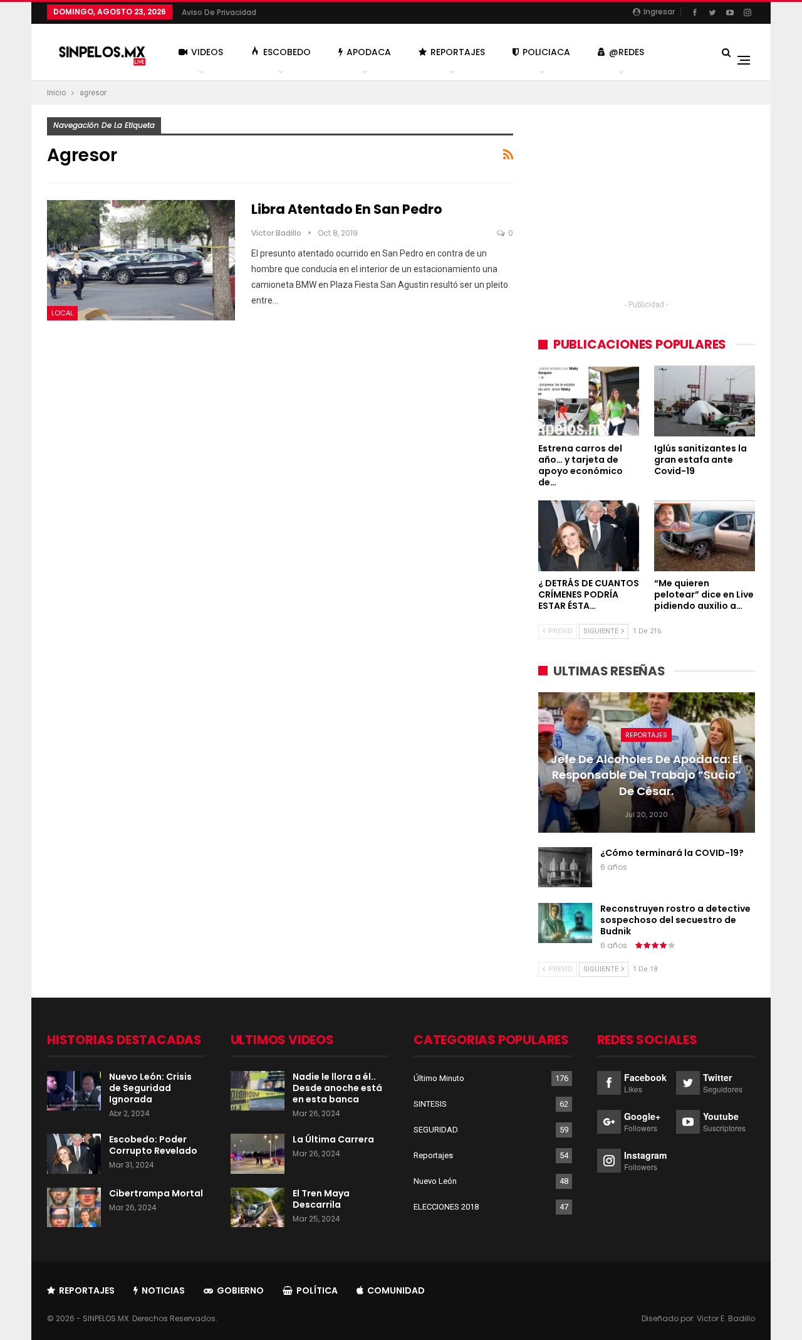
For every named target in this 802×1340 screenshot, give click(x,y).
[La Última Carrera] (257, 1154)
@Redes (626, 52)
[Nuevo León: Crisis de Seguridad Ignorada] (74, 1091)
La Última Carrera (333, 1139)
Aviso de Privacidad (219, 12)
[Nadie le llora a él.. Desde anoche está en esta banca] (257, 1091)
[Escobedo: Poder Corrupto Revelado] (74, 1154)
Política (317, 1290)
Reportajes (457, 52)
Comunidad (396, 1290)
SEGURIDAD (436, 1129)
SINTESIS (430, 1104)
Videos (207, 52)
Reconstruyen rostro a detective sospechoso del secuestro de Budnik (675, 919)
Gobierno (240, 1290)
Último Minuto (439, 1078)
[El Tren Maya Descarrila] (257, 1208)
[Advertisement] (646, 205)
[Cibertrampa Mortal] (74, 1208)
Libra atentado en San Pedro (346, 209)
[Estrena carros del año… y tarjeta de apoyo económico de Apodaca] (588, 401)
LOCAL (62, 313)
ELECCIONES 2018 (446, 1206)
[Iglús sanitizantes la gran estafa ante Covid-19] (704, 401)
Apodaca (368, 52)
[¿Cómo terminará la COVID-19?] (565, 867)
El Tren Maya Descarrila (321, 1199)
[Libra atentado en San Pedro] (141, 260)
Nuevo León (435, 1181)
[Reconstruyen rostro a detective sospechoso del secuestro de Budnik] (565, 923)
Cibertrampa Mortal (156, 1193)
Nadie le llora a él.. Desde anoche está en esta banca (337, 1087)
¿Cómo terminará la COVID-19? (672, 853)
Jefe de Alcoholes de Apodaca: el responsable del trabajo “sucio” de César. (646, 774)
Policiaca (546, 52)
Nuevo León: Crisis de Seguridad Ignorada (150, 1087)
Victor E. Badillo (726, 1318)
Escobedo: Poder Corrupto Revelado (153, 1145)
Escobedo (287, 52)
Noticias (163, 1290)
